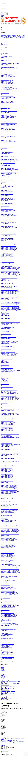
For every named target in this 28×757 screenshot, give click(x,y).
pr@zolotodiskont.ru (5, 751)
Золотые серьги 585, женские (7, 688)
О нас (2, 738)
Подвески (18, 35)
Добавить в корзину (5, 684)
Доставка (18, 738)
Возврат (13, 740)
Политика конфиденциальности (10, 741)
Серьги (5, 35)
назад (12, 708)
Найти (2, 664)
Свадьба (7, 37)
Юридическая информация (19, 742)
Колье (9, 36)
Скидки (2, 15)
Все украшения (16, 38)
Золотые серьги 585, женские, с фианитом (10, 683)
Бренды (2, 16)
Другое (11, 38)
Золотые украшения (15, 36)
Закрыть (6, 664)
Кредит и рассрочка (11, 738)
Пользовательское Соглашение (17, 741)
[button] (14, 663)
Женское (2, 675)
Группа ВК (3, 745)
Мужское (3, 676)
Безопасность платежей (6, 740)
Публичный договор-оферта (7, 742)
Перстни (23, 35)
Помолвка (3, 677)
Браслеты (14, 35)
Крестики (6, 36)
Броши (2, 36)
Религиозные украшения (15, 37)
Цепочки (9, 35)
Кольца (2, 35)
